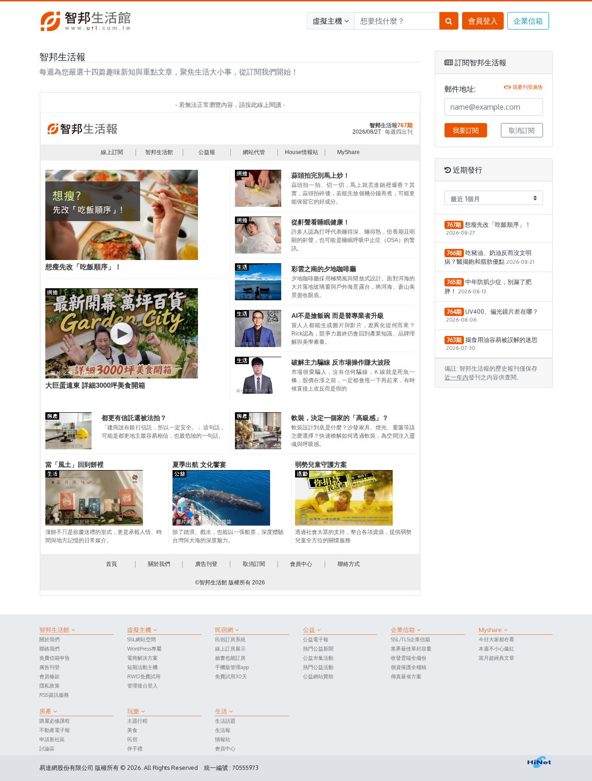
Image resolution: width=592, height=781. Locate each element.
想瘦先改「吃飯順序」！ (83, 267)
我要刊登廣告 (527, 86)
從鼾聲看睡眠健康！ (320, 222)
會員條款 (49, 676)
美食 (132, 729)
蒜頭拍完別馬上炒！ (320, 175)
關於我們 (159, 564)
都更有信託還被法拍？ (134, 417)
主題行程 (137, 720)
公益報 (206, 152)
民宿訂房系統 (230, 639)
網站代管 (254, 152)
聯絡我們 (49, 648)
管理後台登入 (142, 685)
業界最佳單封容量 (411, 648)
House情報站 (301, 152)
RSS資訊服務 (54, 694)
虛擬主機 (327, 20)
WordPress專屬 (144, 648)
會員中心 (301, 564)
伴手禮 (134, 748)
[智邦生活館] (85, 21)
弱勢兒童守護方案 (321, 464)
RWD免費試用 (143, 676)
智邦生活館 (159, 152)
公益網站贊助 (318, 676)
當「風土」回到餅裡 (74, 464)
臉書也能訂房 (230, 657)
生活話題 (225, 720)
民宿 (132, 739)
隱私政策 (49, 685)
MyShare (348, 152)
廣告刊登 (206, 564)
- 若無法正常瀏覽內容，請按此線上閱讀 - (230, 104)
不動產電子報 (54, 729)
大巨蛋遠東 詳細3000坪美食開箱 (95, 385)
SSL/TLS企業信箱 (410, 639)
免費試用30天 (231, 676)
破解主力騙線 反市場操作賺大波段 (340, 362)
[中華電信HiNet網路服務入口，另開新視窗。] (539, 762)
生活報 (222, 729)
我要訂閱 (466, 130)
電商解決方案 (142, 657)
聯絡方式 (349, 564)
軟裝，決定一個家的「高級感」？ (339, 417)
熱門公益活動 (318, 666)
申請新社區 (52, 739)
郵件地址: (459, 88)
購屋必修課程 (54, 720)
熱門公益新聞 (318, 648)
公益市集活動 (318, 657)
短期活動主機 (142, 666)
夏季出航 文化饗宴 (199, 464)
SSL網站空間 (141, 639)
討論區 (47, 748)
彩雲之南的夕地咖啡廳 (323, 269)
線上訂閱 (112, 152)
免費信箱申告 (54, 657)
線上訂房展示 (230, 648)
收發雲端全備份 (408, 657)
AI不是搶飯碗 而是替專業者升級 (337, 315)
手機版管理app (232, 666)
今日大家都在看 (496, 639)
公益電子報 (315, 639)
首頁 (111, 564)
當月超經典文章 (496, 657)
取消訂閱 (254, 564)
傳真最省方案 (406, 676)
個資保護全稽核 (408, 666)
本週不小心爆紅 (496, 648)
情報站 (222, 739)
